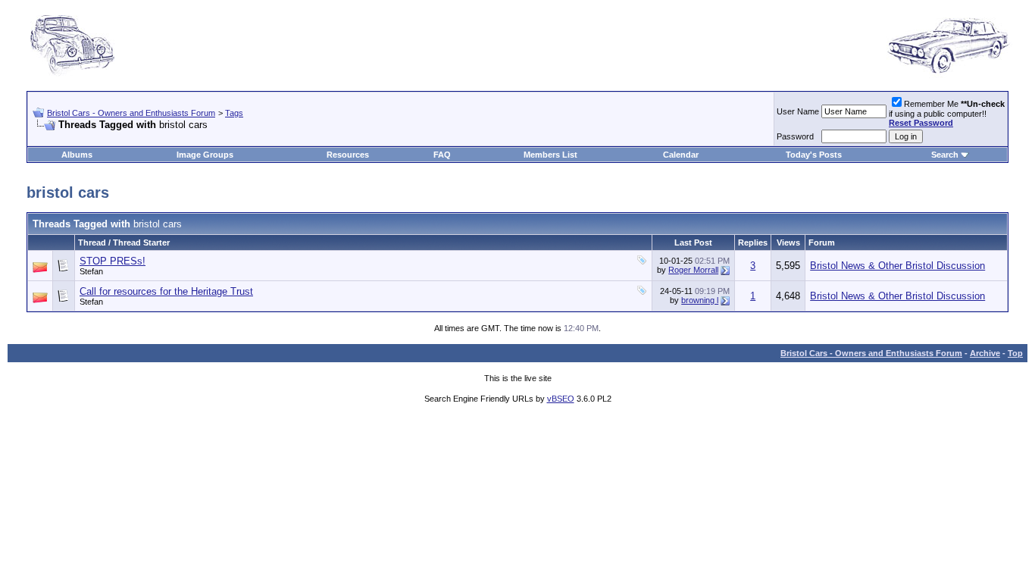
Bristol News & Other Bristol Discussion (897, 265)
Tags (234, 112)
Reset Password (921, 122)
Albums (76, 154)
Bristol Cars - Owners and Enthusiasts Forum (131, 112)
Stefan (91, 271)
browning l (699, 300)
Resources (348, 154)
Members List (550, 154)
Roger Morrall (693, 269)
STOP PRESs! (112, 261)
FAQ (442, 154)
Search (944, 154)
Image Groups (205, 154)
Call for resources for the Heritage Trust (166, 291)
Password (795, 136)
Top (1015, 353)
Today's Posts (814, 154)
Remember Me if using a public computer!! (947, 113)
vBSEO (560, 398)
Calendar (681, 154)
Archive (985, 353)
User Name (798, 111)
